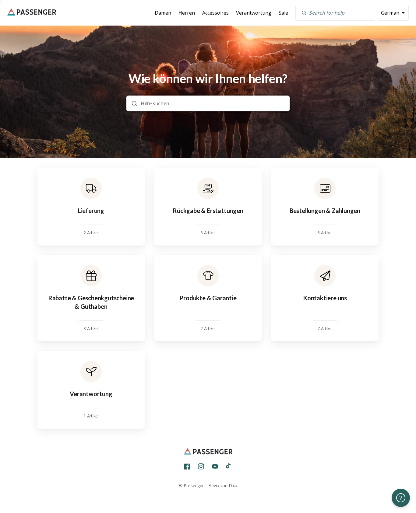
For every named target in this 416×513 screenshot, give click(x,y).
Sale (283, 12)
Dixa (233, 485)
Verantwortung (253, 12)
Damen (163, 12)
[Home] (31, 13)
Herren (186, 12)
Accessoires (215, 12)
